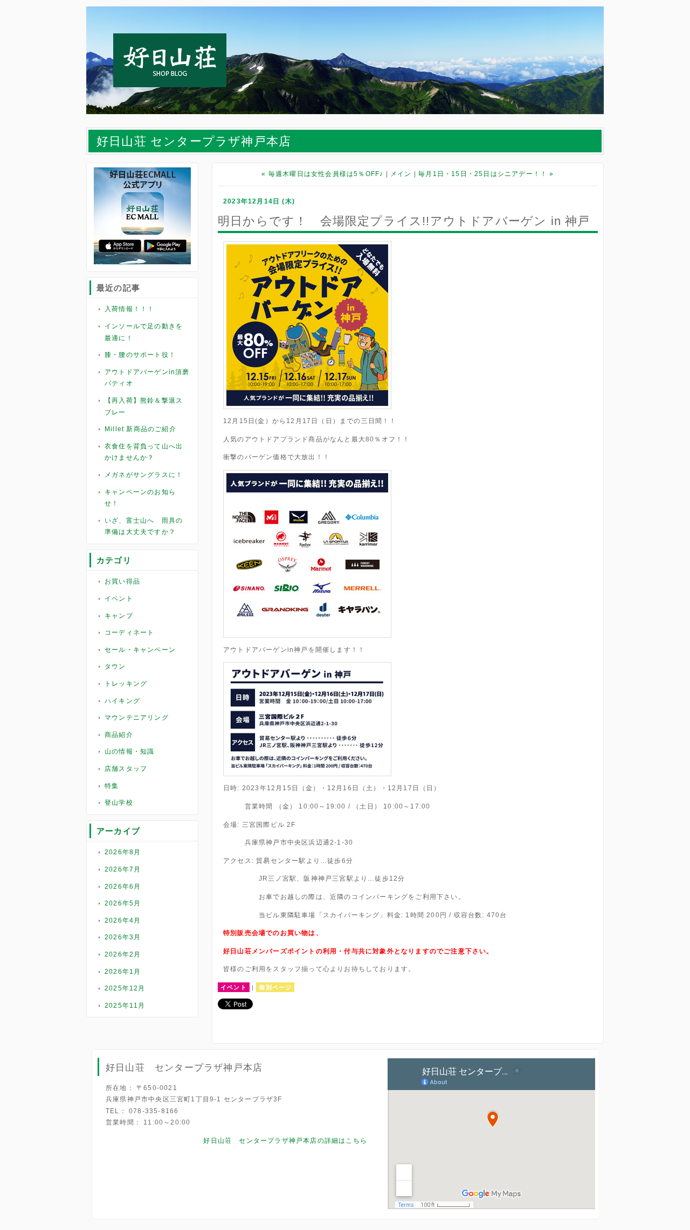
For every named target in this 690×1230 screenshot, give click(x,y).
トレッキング (126, 683)
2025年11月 (125, 1005)
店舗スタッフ (126, 768)
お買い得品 (122, 581)
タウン (115, 666)
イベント (119, 598)
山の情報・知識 (129, 751)
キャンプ (119, 616)
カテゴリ (114, 560)
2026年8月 (123, 852)
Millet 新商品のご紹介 (140, 429)
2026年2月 (123, 954)
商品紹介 (119, 735)
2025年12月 (125, 988)
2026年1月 (123, 971)
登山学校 (119, 802)
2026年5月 (123, 903)
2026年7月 (123, 869)
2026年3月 (123, 937)
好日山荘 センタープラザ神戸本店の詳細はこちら (285, 1140)
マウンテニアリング (137, 717)
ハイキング (122, 701)
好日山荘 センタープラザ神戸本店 (193, 141)
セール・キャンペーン (140, 649)
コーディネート (129, 632)
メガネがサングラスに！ (144, 475)
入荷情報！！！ (129, 309)
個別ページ (275, 987)
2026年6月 (123, 886)
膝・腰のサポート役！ (140, 355)
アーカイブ (118, 830)
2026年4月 (123, 920)
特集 (112, 786)
